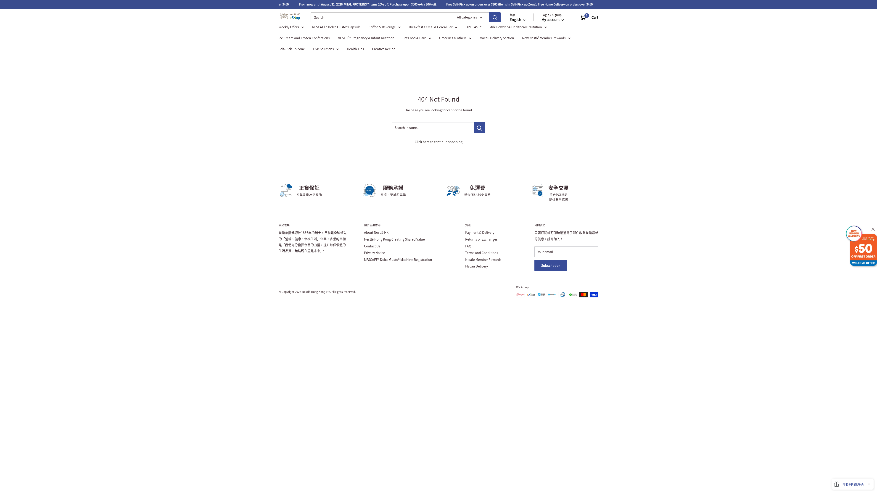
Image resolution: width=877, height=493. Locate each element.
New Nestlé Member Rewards (544, 38)
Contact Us (372, 246)
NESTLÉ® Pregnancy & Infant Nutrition (366, 38)
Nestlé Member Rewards (483, 259)
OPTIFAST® (473, 27)
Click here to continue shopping (438, 141)
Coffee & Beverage (382, 27)
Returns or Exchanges (481, 239)
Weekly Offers (289, 27)
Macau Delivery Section (497, 38)
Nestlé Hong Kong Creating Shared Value (394, 239)
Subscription (550, 265)
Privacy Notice (374, 252)
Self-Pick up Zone (292, 49)
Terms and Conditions (481, 252)
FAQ (468, 246)
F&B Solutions (323, 49)
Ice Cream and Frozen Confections (304, 38)
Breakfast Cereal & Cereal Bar (430, 27)
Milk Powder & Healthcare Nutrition (515, 27)
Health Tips (355, 49)
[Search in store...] (479, 127)
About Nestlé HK (376, 232)
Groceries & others (453, 38)
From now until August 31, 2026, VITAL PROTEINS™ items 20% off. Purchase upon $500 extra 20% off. (360, 4)
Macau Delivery (476, 266)
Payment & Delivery (479, 232)
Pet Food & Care (414, 38)
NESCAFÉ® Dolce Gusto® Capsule (336, 27)
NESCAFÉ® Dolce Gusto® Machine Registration (398, 259)
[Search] (495, 17)
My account (551, 19)
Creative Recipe (383, 49)
